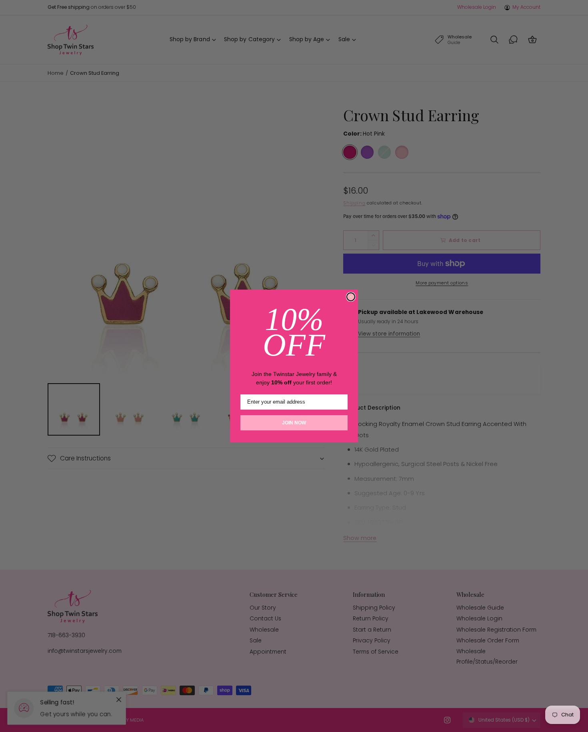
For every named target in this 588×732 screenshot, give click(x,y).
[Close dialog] (351, 297)
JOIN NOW (294, 423)
